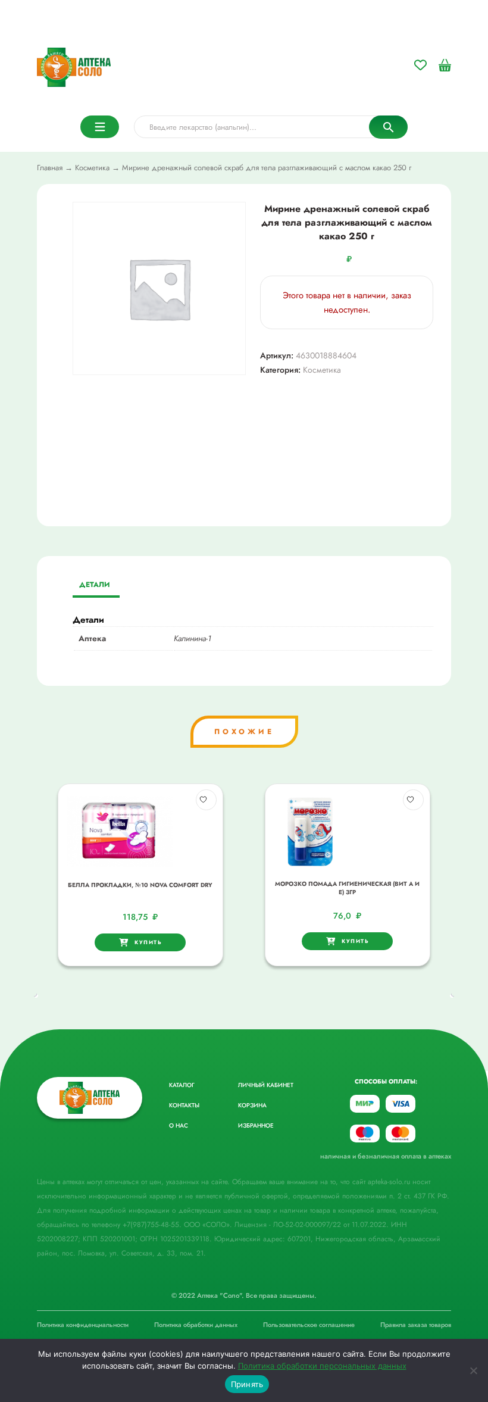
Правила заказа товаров (415, 1324)
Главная (49, 167)
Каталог (182, 1085)
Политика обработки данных (195, 1324)
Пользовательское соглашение (309, 1324)
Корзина (252, 1105)
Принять (247, 1384)
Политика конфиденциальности (83, 1324)
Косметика (92, 167)
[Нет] (473, 1370)
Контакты (184, 1105)
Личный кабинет (265, 1085)
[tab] (95, 586)
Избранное (256, 1125)
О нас (178, 1125)
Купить (148, 942)
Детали (94, 584)
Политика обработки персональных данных (322, 1365)
